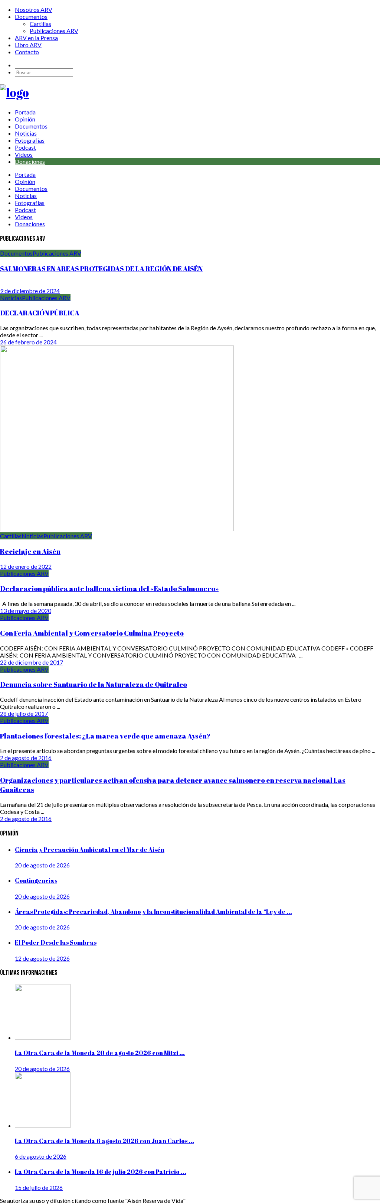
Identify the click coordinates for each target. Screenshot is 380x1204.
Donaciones (30, 161)
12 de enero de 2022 (26, 566)
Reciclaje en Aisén (30, 551)
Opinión (25, 119)
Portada (25, 112)
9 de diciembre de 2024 (30, 290)
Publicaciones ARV (54, 30)
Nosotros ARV (33, 9)
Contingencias (36, 880)
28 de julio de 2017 (24, 713)
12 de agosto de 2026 (42, 958)
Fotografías (30, 140)
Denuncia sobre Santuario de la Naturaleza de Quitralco (93, 684)
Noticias (26, 133)
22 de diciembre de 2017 (31, 662)
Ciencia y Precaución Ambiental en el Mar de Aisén (89, 850)
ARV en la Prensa (36, 37)
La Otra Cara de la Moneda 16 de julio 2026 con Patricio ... (100, 1172)
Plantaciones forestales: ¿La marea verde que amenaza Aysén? (105, 735)
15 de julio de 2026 (39, 1187)
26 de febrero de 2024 (28, 341)
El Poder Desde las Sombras (55, 942)
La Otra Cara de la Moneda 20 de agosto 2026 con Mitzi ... (100, 1053)
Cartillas (40, 23)
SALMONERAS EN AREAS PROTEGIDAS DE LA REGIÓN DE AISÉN (101, 268)
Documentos (31, 16)
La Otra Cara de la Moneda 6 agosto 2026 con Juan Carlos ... (104, 1141)
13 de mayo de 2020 (25, 610)
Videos (24, 154)
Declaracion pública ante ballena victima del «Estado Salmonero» (109, 588)
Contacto (27, 51)
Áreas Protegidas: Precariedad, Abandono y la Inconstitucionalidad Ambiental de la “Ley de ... (153, 912)
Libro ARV (28, 44)
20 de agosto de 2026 (42, 865)
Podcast (25, 147)
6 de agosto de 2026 (40, 1156)
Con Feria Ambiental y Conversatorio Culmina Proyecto (92, 632)
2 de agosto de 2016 (26, 757)
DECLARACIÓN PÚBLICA (39, 312)
